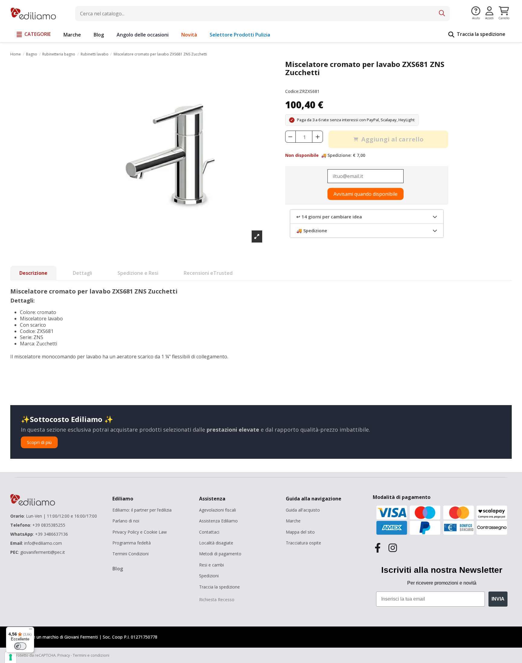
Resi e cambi (211, 565)
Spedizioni (209, 576)
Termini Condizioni (130, 554)
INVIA (497, 598)
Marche (293, 521)
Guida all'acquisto (303, 510)
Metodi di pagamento (220, 554)
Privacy (63, 655)
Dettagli (82, 273)
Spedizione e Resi (138, 273)
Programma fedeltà (131, 543)
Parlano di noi (125, 521)
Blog (117, 568)
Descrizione (33, 273)
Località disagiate (216, 543)
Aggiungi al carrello (392, 139)
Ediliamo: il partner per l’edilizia (142, 510)
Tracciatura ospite (303, 543)
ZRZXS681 (309, 91)
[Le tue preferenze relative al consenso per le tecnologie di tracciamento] (10, 657)
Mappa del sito (300, 532)
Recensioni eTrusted (208, 273)
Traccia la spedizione (219, 587)
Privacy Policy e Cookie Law (139, 532)
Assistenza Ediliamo (218, 521)
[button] (33, 34)
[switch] (20, 646)
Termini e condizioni (91, 655)
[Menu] (30, 630)
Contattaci (209, 532)
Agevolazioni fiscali (217, 510)
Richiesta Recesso (216, 599)
